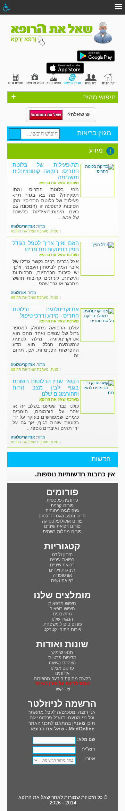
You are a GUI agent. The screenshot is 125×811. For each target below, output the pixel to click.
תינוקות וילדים (62, 570)
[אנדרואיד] (96, 60)
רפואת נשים (62, 580)
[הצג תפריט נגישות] (6, 7)
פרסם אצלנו (62, 668)
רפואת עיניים (62, 559)
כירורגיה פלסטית (62, 500)
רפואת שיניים (62, 564)
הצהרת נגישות (62, 662)
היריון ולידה (62, 554)
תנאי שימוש (62, 652)
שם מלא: (86, 739)
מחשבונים (62, 613)
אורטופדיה (62, 575)
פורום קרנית (62, 505)
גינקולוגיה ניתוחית (62, 510)
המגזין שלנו (62, 619)
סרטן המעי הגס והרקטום (62, 515)
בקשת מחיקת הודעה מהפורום (62, 678)
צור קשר (62, 688)
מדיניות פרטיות (62, 657)
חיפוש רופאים (62, 608)
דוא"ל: (88, 749)
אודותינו (62, 673)
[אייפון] (65, 72)
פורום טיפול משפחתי (62, 624)
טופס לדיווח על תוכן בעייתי (62, 683)
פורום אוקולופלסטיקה (62, 521)
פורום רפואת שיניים (62, 526)
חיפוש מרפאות (62, 603)
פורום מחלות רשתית (62, 531)
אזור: (90, 758)
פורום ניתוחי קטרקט (62, 629)
